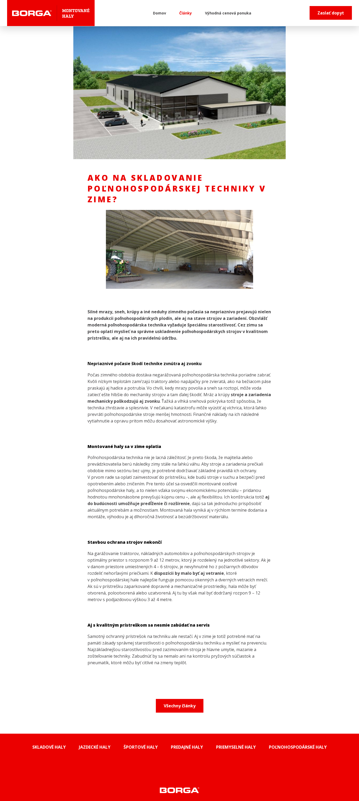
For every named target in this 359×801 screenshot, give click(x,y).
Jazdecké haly (94, 747)
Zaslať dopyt (330, 13)
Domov (159, 13)
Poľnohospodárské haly (298, 747)
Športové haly (141, 747)
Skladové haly (49, 747)
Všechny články (180, 706)
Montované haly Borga (179, 790)
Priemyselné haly (236, 747)
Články (185, 13)
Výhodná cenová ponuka (228, 13)
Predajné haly (187, 747)
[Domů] (51, 13)
